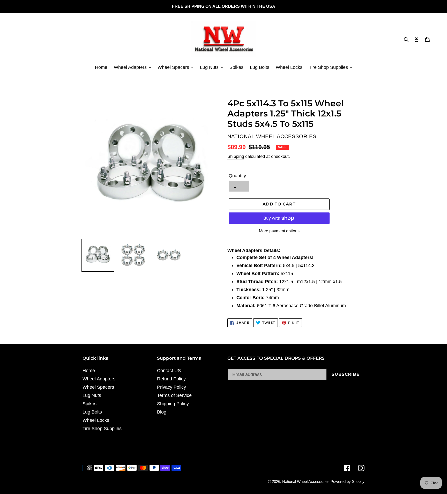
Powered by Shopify (347, 481)
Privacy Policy (171, 387)
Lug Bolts (92, 412)
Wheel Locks (96, 420)
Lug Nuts (92, 395)
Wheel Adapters (99, 378)
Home (89, 370)
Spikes (89, 403)
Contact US (169, 370)
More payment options (279, 231)
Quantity (237, 175)
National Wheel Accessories (306, 481)
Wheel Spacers (98, 387)
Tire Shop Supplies (102, 428)
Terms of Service (174, 395)
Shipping (235, 156)
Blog (161, 412)
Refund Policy (171, 378)
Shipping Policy (173, 403)
